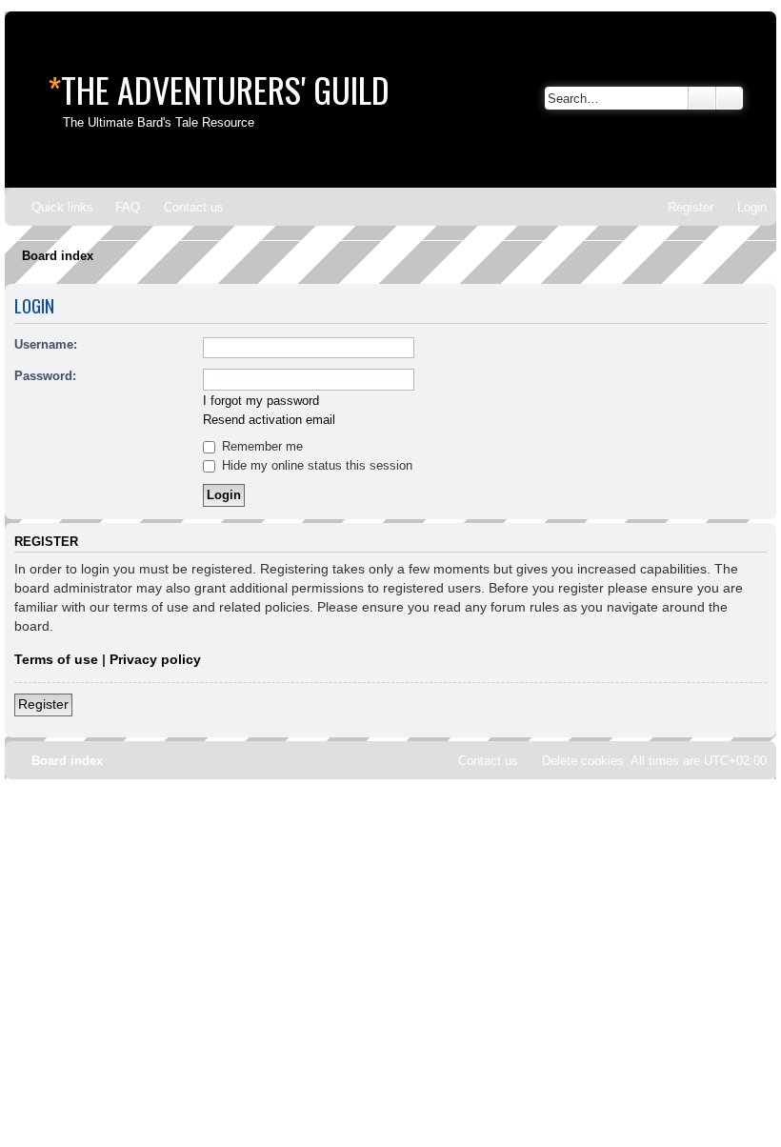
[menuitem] (119, 207)
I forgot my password (261, 400)
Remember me (260, 446)
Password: (45, 376)
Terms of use (56, 659)
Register (43, 704)
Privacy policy (155, 659)
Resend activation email (269, 420)
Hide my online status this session (315, 465)
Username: (45, 344)
